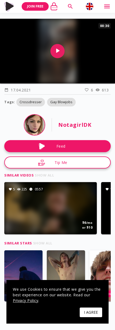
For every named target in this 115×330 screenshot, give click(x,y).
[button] (30, 102)
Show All (44, 175)
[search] (70, 6)
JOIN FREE (35, 6)
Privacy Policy (25, 300)
